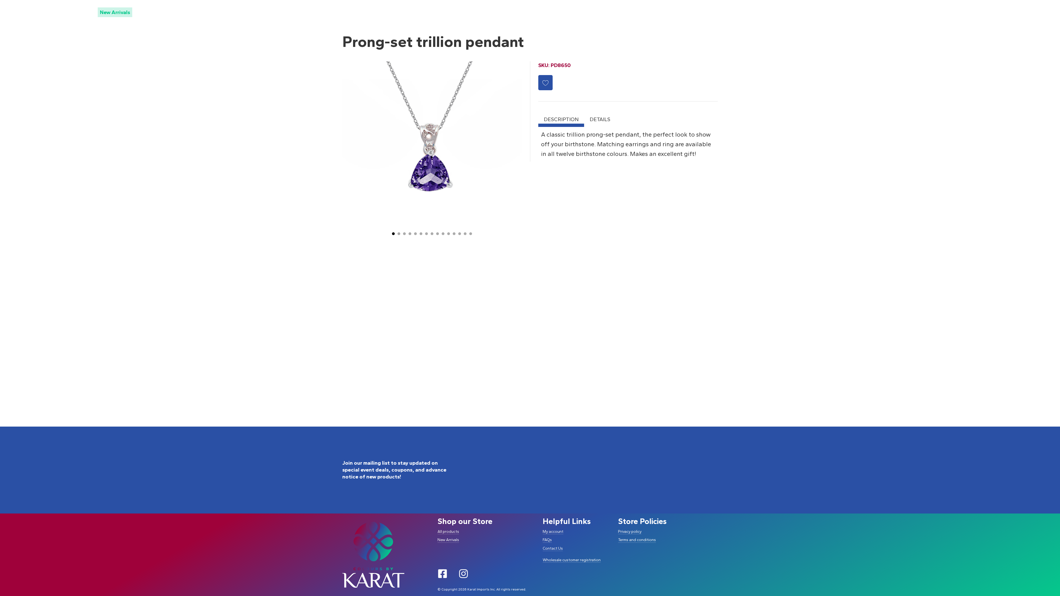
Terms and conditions (637, 540)
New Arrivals (115, 12)
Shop (72, 12)
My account (553, 531)
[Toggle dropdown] (84, 12)
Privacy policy (630, 531)
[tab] (393, 233)
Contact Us (553, 548)
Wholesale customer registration (572, 560)
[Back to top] (1045, 570)
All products (448, 531)
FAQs (547, 540)
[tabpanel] (628, 144)
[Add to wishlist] (545, 82)
